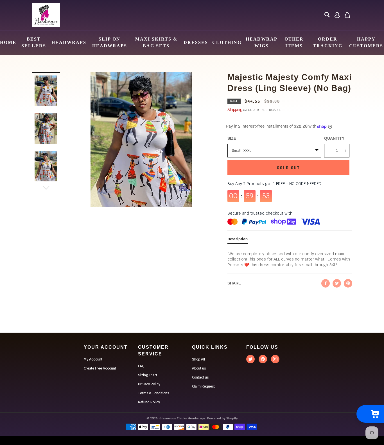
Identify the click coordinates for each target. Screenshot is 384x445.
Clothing (226, 42)
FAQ (141, 366)
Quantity (334, 138)
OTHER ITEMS (294, 42)
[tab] (237, 240)
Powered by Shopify (222, 418)
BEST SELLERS (33, 42)
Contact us (200, 377)
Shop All (198, 359)
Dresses (196, 42)
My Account (93, 359)
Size (231, 138)
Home (8, 42)
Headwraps (68, 42)
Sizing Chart (147, 375)
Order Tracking (327, 42)
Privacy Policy (149, 384)
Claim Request (203, 386)
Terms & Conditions (153, 393)
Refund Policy (149, 402)
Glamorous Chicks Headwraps (182, 418)
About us (199, 368)
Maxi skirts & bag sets (156, 42)
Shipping (234, 109)
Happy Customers (366, 42)
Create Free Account (100, 368)
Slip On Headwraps (109, 42)
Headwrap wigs (261, 42)
